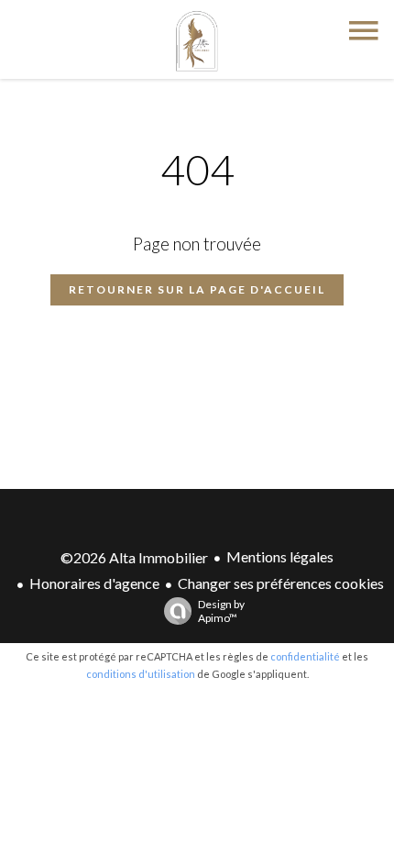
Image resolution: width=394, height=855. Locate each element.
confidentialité (305, 656)
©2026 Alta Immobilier (134, 557)
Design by (221, 611)
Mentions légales (280, 556)
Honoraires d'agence (94, 583)
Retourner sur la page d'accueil (197, 289)
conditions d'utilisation (140, 674)
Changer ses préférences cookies (281, 583)
